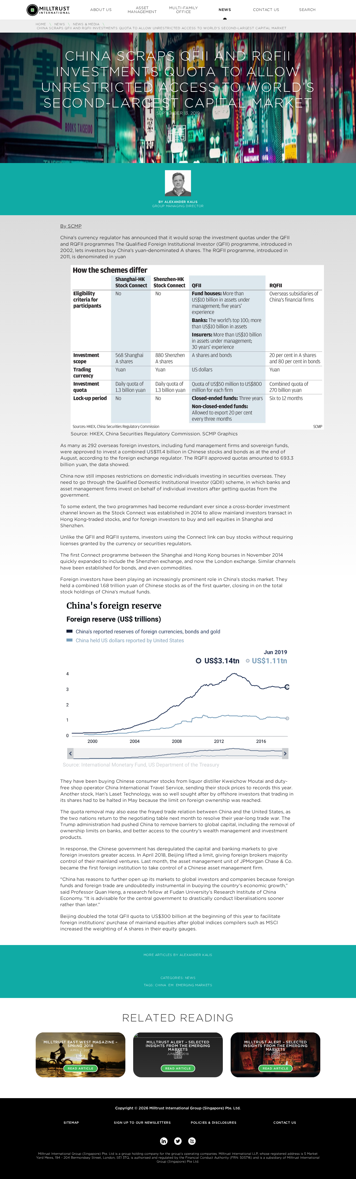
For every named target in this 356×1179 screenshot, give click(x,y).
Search (307, 10)
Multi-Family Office (183, 10)
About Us (101, 10)
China (160, 985)
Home (41, 24)
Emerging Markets (194, 985)
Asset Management (142, 10)
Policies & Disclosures (213, 1122)
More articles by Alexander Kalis (178, 955)
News (225, 10)
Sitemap (71, 1122)
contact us (284, 1122)
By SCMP (71, 226)
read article (80, 1068)
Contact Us (266, 10)
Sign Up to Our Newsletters (142, 1122)
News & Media (86, 24)
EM (170, 985)
